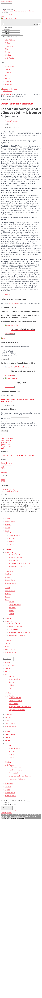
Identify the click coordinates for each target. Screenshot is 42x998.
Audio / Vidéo (9, 58)
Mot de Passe (5, 802)
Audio (3, 482)
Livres (3, 469)
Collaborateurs (6, 444)
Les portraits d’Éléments (17, 566)
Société (7, 52)
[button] (21, 63)
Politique (8, 43)
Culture (7, 49)
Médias (11, 542)
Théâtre (11, 545)
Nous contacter (6, 442)
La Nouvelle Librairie (7, 489)
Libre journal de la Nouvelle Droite (20, 563)
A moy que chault (15, 536)
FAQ (2, 448)
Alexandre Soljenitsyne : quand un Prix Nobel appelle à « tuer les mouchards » (20, 316)
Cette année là (13, 560)
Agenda (7, 577)
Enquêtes (8, 574)
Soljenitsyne (9, 294)
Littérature (27, 103)
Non (6, 818)
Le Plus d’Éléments (15, 554)
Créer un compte (6, 813)
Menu (2, 16)
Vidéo (3, 480)
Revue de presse (6, 446)
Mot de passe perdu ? (8, 811)
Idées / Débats (10, 40)
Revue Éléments (6, 463)
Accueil (3, 94)
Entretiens (8, 55)
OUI (3, 818)
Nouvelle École (6, 465)
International (9, 46)
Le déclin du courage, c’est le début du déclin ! (20, 311)
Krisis (2, 467)
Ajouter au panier (9, 333)
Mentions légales (6, 440)
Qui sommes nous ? (7, 439)
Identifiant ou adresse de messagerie (13, 800)
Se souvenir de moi (9, 805)
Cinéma (11, 533)
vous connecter (14, 304)
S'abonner (4, 472)
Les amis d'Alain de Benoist (10, 491)
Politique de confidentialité (16, 818)
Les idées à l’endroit (15, 557)
